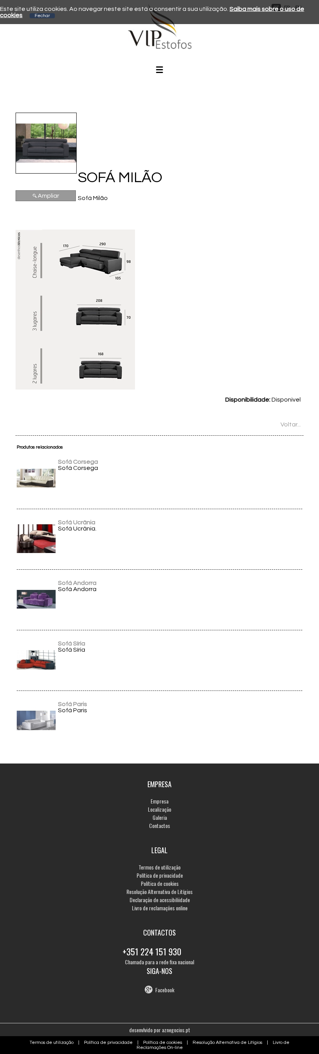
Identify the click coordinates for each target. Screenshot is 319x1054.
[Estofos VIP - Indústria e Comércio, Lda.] (159, 47)
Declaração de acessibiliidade (160, 900)
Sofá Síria (71, 643)
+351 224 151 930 (152, 951)
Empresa (159, 801)
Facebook (164, 990)
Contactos (159, 825)
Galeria (159, 817)
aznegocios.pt (176, 1030)
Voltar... (290, 424)
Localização (159, 809)
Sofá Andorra (77, 583)
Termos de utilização (159, 867)
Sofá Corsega (78, 462)
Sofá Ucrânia (76, 522)
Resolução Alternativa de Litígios (159, 891)
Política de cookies (160, 883)
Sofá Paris (72, 704)
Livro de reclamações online (160, 908)
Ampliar (48, 196)
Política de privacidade (160, 875)
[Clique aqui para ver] (36, 495)
